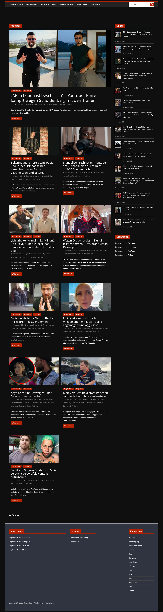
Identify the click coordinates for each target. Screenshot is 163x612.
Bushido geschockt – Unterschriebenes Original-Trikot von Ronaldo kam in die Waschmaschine (136, 195)
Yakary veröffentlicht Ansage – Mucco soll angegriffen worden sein (137, 167)
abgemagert (98, 328)
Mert (82, 403)
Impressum (74, 542)
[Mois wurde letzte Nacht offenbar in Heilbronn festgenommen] (34, 285)
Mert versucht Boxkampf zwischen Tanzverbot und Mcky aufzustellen (85, 394)
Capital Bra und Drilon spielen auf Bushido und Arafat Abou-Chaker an (138, 208)
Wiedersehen (87, 332)
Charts (131, 550)
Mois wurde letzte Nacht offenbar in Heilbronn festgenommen (33, 319)
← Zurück (14, 515)
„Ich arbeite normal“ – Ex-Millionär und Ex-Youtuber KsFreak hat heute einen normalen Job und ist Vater (33, 245)
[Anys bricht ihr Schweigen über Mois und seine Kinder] (34, 359)
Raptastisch (16, 4)
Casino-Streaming (17, 403)
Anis (12, 484)
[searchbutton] (152, 4)
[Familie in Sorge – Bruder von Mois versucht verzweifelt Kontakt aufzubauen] (34, 437)
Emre (55, 104)
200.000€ (49, 104)
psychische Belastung (18, 406)
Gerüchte (95, 4)
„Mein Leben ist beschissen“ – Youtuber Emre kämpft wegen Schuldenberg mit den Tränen (53, 98)
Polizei (34, 328)
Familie (27, 403)
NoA (130, 574)
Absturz (46, 480)
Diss (54, 4)
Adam (95, 399)
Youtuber (69, 104)
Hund (51, 176)
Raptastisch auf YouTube (125, 251)
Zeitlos (131, 591)
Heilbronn (23, 328)
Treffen (79, 332)
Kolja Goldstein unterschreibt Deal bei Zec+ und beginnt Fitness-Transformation (138, 155)
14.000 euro (100, 173)
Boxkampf (101, 399)
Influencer (43, 403)
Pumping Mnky (77, 176)
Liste (130, 570)
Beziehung (49, 399)
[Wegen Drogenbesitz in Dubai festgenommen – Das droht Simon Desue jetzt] (86, 207)
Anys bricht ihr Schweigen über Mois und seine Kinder (31, 394)
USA (130, 587)
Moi (48, 403)
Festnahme (72, 254)
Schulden (61, 104)
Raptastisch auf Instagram (125, 247)
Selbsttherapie (90, 403)
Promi (131, 578)
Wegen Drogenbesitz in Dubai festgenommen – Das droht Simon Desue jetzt (85, 243)
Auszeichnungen (135, 546)
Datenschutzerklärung (79, 538)
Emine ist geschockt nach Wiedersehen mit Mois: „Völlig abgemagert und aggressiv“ (82, 321)
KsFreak (33, 257)
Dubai (65, 254)
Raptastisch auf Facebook (125, 243)
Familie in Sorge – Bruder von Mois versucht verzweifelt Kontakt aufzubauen (33, 473)
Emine (105, 328)
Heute (20, 257)
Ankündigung (66, 4)
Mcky (78, 403)
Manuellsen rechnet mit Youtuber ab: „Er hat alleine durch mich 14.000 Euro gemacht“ (85, 166)
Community (67, 403)
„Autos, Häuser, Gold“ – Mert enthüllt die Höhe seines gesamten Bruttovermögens (137, 47)
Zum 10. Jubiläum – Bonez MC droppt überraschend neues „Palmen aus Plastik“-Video (138, 129)
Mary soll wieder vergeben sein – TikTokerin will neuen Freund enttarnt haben (138, 221)
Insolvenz (26, 257)
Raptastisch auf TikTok (124, 255)
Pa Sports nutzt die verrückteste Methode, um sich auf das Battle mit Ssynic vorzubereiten (137, 75)
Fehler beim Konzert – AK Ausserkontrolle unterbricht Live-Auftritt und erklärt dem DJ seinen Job (138, 114)
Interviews (81, 4)
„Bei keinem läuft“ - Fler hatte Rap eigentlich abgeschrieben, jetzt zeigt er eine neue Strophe (138, 61)
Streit (29, 406)
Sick (26, 179)
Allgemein (31, 4)
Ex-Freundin (67, 332)
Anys (43, 399)
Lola (73, 403)
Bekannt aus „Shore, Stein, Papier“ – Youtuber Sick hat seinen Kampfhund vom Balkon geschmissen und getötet (33, 167)
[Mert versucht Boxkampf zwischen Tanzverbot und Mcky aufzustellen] (86, 359)
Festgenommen (48, 325)
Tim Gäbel (32, 179)
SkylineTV (99, 403)
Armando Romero (33, 325)
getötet (46, 176)
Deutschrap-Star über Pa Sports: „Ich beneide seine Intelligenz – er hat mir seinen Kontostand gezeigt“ (138, 180)
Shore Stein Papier (17, 179)
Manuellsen (67, 176)
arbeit (48, 254)
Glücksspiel (35, 403)
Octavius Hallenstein (35, 104)
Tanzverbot (67, 406)
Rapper (21, 484)
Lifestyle (44, 4)
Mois (29, 328)
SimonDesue (81, 254)
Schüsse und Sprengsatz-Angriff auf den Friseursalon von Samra (137, 101)
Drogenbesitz (103, 250)
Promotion (133, 582)
